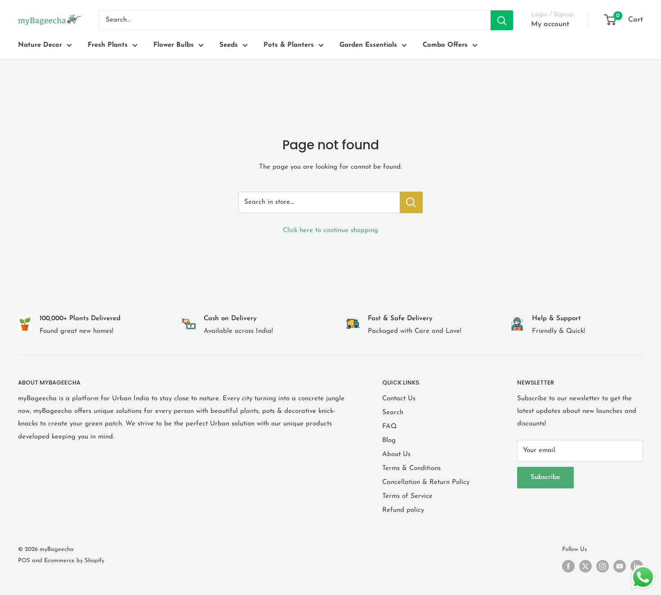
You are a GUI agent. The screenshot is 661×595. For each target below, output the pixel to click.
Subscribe (545, 477)
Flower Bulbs (173, 45)
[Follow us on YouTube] (619, 566)
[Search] (502, 20)
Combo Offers (445, 45)
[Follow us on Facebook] (568, 566)
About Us (396, 454)
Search (392, 412)
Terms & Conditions (411, 468)
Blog (389, 440)
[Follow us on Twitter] (585, 566)
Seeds (228, 45)
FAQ (389, 426)
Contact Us (398, 398)
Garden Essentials (368, 45)
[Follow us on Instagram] (602, 566)
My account (550, 24)
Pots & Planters (289, 45)
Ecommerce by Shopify (74, 561)
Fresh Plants (108, 45)
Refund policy (403, 510)
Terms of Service (407, 496)
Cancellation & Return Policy (425, 482)
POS (24, 561)
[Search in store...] (411, 202)
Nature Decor (40, 45)
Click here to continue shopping (330, 230)
